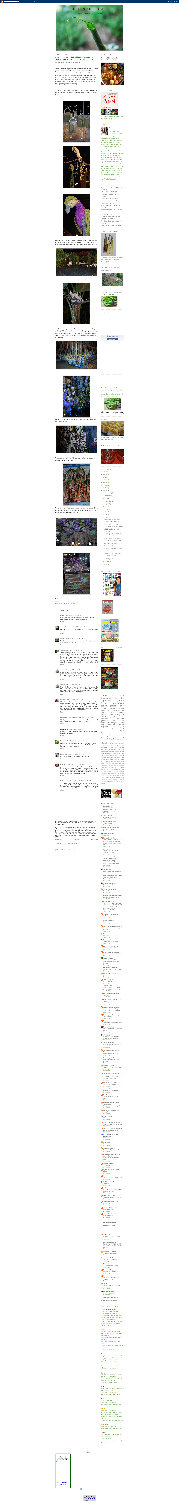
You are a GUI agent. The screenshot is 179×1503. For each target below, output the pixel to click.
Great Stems (107, 1142)
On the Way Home (108, 916)
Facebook (113, 761)
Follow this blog (112, 339)
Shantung (121, 763)
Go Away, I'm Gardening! (111, 1015)
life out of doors (108, 1220)
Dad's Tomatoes (107, 1016)
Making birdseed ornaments (109, 201)
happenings (106, 1165)
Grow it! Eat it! (107, 986)
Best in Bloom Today (109, 889)
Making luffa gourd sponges (109, 191)
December (108, 493)
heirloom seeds (113, 773)
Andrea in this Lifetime (110, 914)
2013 (104, 482)
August (107, 504)
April (106, 514)
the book (121, 759)
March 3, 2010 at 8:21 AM (73, 670)
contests (119, 753)
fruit (114, 725)
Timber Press (104, 765)
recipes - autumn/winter (116, 733)
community (103, 769)
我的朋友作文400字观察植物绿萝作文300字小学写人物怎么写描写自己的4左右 (112, 1245)
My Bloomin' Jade (108, 1209)
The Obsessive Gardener (111, 993)
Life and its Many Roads (110, 1259)
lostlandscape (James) (67, 781)
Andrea (62, 670)
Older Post (94, 839)
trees (117, 751)
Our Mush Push (108, 1258)
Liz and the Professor (110, 1214)
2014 (104, 480)
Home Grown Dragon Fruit (110, 1084)
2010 (104, 490)
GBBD (109, 710)
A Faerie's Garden (108, 1065)
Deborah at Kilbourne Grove (69, 717)
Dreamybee (63, 754)
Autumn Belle (64, 638)
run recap (115, 735)
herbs (109, 757)
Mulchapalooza (107, 981)
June (106, 509)
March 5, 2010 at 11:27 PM (76, 764)
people (103, 751)
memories (121, 749)
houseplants (114, 749)
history (102, 775)
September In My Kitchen (110, 1253)
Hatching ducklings (106, 214)
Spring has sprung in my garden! (112, 1106)
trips (108, 727)
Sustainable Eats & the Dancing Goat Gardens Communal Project (110, 858)
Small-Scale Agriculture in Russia (112, 1150)
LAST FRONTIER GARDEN (111, 952)
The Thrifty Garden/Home (111, 946)
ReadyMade (115, 763)
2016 (104, 474)
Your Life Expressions (110, 1242)
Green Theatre (107, 1116)
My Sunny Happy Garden (111, 1110)
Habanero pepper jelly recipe (109, 198)
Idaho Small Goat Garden (111, 1201)
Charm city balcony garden (111, 1122)
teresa (62, 615)
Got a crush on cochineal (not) (113, 543)
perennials (113, 708)
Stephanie (63, 650)
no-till (110, 779)
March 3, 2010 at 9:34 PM (76, 729)
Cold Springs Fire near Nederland (112, 1022)
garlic (117, 771)
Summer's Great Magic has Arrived (112, 1197)
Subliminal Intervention (110, 1276)
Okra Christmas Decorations (111, 897)
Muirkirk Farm (108, 753)
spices (115, 781)
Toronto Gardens (108, 1027)
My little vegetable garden (111, 1007)
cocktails (122, 767)
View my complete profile (110, 182)
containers (116, 741)
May (106, 512)
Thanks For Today (109, 1095)
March (107, 517)
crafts (112, 769)
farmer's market (114, 755)
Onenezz (106, 1176)
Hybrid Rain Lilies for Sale (110, 941)
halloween (121, 771)
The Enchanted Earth (110, 1222)
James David (64, 627)
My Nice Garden (108, 958)
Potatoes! (105, 1171)
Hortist (105, 1188)
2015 (104, 477)
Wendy (62, 764)
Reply (62, 621)
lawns (107, 759)
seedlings (108, 781)
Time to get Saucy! (108, 1138)
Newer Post (58, 839)
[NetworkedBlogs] (112, 336)
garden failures (111, 771)
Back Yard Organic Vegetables (112, 1128)
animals (113, 727)
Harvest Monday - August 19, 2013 (112, 1124)
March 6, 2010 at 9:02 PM (83, 781)
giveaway (120, 725)
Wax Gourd (106, 975)
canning (109, 725)
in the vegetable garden (112, 699)
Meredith (63, 699)
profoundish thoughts (109, 723)
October (107, 498)
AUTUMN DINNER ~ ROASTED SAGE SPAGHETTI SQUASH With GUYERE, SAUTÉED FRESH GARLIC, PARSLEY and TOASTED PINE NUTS (112, 906)
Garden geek (107, 940)
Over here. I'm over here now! (111, 879)
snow (110, 751)
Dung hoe (106, 1021)
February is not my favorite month (112, 954)
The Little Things (108, 1270)
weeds (112, 743)
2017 (104, 472)
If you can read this (108, 1144)
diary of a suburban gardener (112, 926)
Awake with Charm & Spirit (111, 1195)
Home (77, 839)
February (107, 559)
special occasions (106, 741)
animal (102, 767)
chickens (116, 767)
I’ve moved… (106, 1183)
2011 (104, 488)
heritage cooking (116, 757)
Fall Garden (106, 922)
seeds (122, 739)
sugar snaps (120, 781)
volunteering (104, 743)
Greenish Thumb (89, 9)
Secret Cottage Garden (110, 1208)
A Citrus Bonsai (107, 823)
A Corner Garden (108, 833)
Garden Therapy (108, 806)
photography (116, 779)
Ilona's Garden (107, 815)
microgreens (113, 759)
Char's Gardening (108, 920)
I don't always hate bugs (111, 739)
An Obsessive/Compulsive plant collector (111, 1155)
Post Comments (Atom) (71, 843)
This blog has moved (109, 1293)
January (107, 561)
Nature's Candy (107, 1003)
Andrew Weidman (105, 761)
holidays (118, 715)
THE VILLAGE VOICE (110, 901)
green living (120, 737)
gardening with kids (112, 721)
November (108, 495)
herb (123, 773)
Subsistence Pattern (109, 1148)
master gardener (116, 712)
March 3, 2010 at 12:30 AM (73, 615)
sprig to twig (107, 849)
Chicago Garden (108, 1089)
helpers (119, 773)
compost (108, 769)
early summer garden (119, 769)
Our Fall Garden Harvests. (110, 1130)
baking (116, 745)
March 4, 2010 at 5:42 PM (76, 754)
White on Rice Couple (110, 1300)
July (106, 506)
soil (112, 781)
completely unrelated (112, 719)
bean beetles (109, 767)
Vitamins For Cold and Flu (110, 1265)
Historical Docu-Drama (109, 948)
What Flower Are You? (63, 1483)
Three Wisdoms (108, 1264)
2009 (104, 565)
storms (114, 751)
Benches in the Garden (109, 817)
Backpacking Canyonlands (110, 1271)
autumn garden (119, 747)
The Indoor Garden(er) (110, 967)
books (114, 753)
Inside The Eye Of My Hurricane (112, 871)
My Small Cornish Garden (111, 1169)
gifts (102, 749)
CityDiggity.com (108, 1035)
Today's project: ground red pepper (111, 225)
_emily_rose (107, 1234)
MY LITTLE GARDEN (109, 973)
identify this (116, 775)
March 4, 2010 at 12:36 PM (75, 741)
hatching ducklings (105, 773)
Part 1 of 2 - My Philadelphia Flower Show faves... (76, 57)
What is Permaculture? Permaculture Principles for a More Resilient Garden (111, 809)
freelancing (112, 737)
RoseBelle (63, 741)
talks (122, 741)
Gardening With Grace (110, 883)
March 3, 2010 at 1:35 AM (77, 627)
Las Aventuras (107, 869)
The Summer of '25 (108, 829)
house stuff (108, 775)
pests (106, 751)
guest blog (107, 749)
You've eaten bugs (109, 546)
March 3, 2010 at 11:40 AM (75, 699)
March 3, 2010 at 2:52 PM (86, 717)
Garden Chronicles (109, 838)
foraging (105, 771)
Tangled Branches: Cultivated (112, 895)
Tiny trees (106, 935)
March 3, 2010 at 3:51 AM (75, 650)
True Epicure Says (109, 1225)
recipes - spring (106, 735)
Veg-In (105, 1283)
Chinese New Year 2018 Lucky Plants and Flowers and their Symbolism (111, 961)
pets (102, 739)
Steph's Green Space (109, 821)
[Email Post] (76, 601)
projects (104, 727)
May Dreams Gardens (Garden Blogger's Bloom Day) (112, 876)
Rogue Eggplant (108, 979)
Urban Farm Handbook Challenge (116, 765)
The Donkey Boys (108, 1203)
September (108, 501)
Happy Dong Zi (107, 1112)
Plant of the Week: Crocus (110, 885)
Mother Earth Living (106, 763)
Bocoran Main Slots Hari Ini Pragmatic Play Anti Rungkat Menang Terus (111, 863)
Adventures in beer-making (109, 203)
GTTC (121, 716)
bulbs (107, 737)
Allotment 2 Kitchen (109, 1251)
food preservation (115, 729)
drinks (107, 755)
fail (101, 771)
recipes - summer (107, 715)
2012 (104, 485)
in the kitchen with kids (114, 777)
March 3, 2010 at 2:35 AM (77, 638)
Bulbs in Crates (107, 891)
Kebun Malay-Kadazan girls (112, 1082)
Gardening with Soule (110, 1058)
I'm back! (105, 995)
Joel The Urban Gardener (111, 1182)
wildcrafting (103, 783)
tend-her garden (108, 1163)
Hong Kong (120, 761)
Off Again (105, 1118)
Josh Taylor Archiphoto (110, 1297)
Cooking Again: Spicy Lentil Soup (112, 969)
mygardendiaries (108, 1042)
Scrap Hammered (108, 1215)
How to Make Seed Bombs (110, 1090)
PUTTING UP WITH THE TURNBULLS (110, 1135)
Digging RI (106, 934)
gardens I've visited (68, 603)
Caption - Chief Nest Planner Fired (112, 1177)
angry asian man (108, 1291)
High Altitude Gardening (111, 827)
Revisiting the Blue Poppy (110, 1053)
